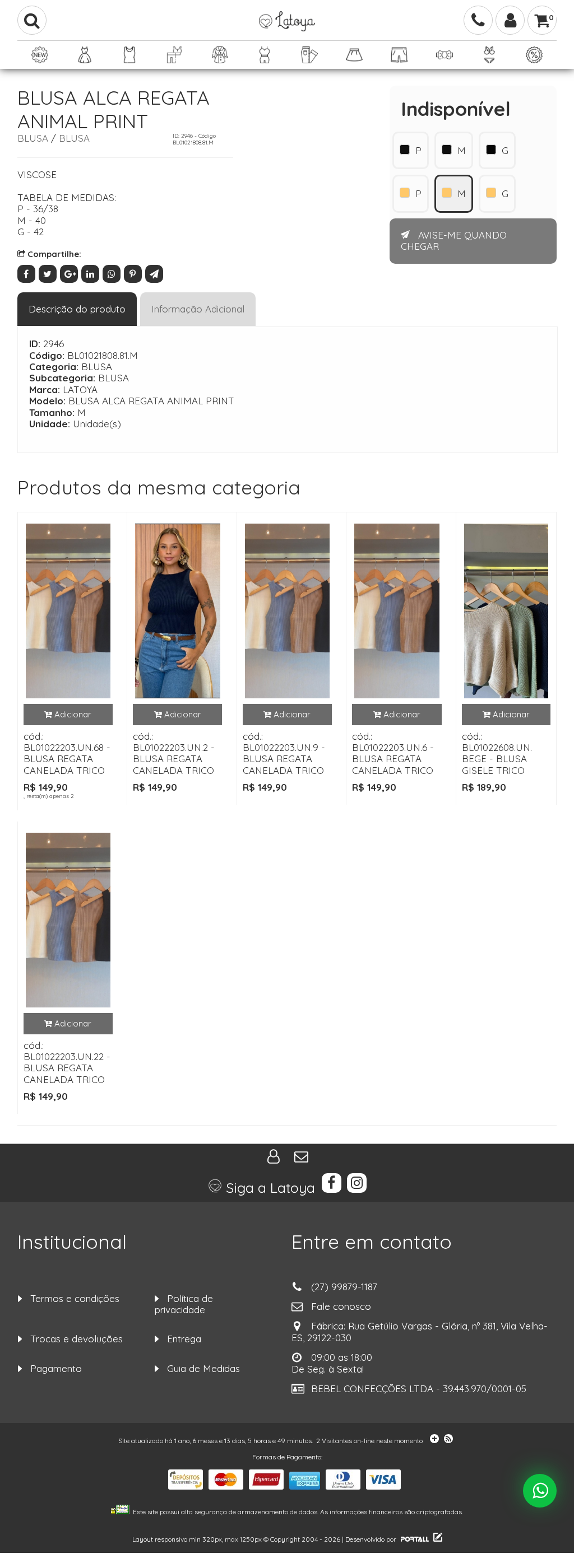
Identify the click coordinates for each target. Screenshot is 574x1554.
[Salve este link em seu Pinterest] (134, 273)
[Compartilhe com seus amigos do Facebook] (28, 273)
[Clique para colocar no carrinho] (68, 714)
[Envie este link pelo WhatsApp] (113, 273)
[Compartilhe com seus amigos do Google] (70, 273)
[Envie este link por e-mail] (154, 273)
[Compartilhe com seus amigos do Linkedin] (92, 273)
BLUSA (32, 138)
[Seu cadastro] (510, 20)
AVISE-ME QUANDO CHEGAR (454, 240)
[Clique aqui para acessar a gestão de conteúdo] (436, 1539)
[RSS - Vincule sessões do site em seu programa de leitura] (449, 1440)
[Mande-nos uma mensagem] (301, 1157)
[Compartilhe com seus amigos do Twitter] (49, 273)
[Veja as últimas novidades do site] (432, 1440)
